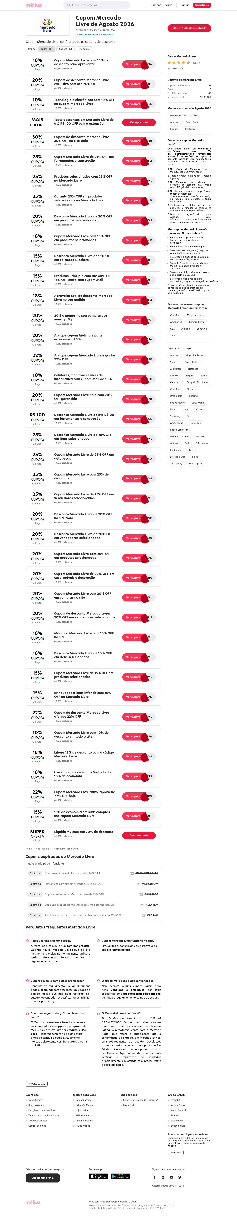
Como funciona (84, 1100)
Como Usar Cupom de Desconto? (140, 1100)
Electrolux (200, 436)
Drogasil (189, 375)
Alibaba (185, 328)
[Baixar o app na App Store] (98, 1176)
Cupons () (65, 49)
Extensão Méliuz (84, 1105)
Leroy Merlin (198, 402)
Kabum (174, 129)
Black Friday (129, 1105)
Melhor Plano (178, 1105)
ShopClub (202, 328)
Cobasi (200, 409)
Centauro (175, 382)
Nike (172, 409)
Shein (190, 389)
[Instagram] (163, 1177)
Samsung (175, 416)
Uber (190, 450)
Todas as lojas (43, 849)
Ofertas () (84, 49)
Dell (196, 115)
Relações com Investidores (42, 1110)
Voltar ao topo (38, 1084)
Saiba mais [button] (176, 1152)
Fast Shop (175, 450)
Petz (189, 416)
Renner (204, 375)
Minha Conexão (179, 1110)
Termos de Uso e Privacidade (43, 1115)
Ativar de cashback (189, 28)
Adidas (174, 443)
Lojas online (82, 1110)
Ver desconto (139, 835)
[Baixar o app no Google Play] (120, 1176)
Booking (193, 396)
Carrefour (175, 315)
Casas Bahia (192, 122)
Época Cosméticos (180, 429)
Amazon (174, 122)
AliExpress (175, 368)
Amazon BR (176, 322)
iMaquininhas (178, 1126)
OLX (172, 328)
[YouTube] (171, 1177)
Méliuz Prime (82, 1115)
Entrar (185, 5)
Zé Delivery (176, 463)
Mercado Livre (177, 456)
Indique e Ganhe (84, 1121)
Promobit (175, 1100)
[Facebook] (154, 1177)
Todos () (46, 49)
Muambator (177, 1121)
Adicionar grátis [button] (43, 1178)
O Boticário (202, 443)
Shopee (174, 362)
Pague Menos (177, 402)
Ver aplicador (139, 122)
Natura (185, 409)
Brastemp (189, 129)
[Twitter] (180, 1177)
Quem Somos (35, 1100)
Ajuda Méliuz (83, 1126)
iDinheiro (175, 1115)
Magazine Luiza (178, 115)
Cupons (156, 5)
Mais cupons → (197, 463)
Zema (173, 335)
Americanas (176, 423)
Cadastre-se (202, 5)
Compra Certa (196, 322)
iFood (195, 456)
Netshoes (193, 368)
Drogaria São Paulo (197, 382)
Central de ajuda (37, 1126)
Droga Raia (176, 396)
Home (29, 849)
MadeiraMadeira (179, 436)
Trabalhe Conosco (37, 1121)
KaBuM (174, 375)
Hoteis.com (195, 423)
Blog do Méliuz (36, 1105)
